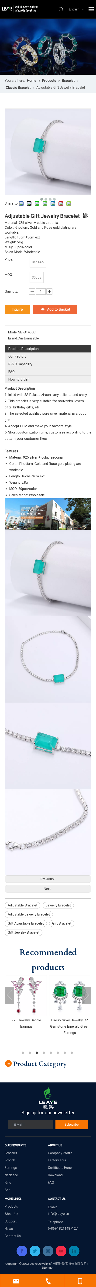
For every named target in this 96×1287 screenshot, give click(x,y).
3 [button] (37, 1052)
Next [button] (86, 995)
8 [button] (72, 1052)
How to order (18, 379)
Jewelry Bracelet (58, 905)
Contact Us (13, 1236)
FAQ (11, 372)
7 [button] (65, 1052)
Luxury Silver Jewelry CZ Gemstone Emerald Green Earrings (28, 1026)
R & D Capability (20, 364)
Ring (8, 1182)
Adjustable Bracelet (22, 905)
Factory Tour (57, 1160)
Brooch (10, 1160)
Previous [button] (9, 995)
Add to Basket (58, 309)
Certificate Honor (60, 1168)
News (9, 1229)
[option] (28, 1005)
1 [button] (23, 1052)
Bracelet (11, 1153)
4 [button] (44, 1052)
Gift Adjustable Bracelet (26, 923)
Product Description (23, 349)
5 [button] (51, 1052)
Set (7, 1190)
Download (55, 1175)
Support (11, 1221)
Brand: (13, 338)
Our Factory (17, 356)
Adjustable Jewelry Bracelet (29, 914)
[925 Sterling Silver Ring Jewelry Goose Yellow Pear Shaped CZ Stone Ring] (71, 995)
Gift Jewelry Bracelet (23, 932)
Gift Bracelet (61, 923)
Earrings (11, 1168)
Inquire (17, 309)
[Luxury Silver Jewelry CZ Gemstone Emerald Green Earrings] (28, 995)
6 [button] (58, 1052)
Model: (13, 332)
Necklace (11, 1175)
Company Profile (60, 1153)
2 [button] (30, 1052)
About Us (11, 1214)
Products (11, 1206)
